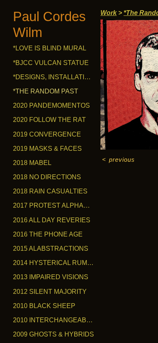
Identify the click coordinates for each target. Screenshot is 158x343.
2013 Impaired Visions (50, 277)
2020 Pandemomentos (51, 105)
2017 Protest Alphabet (53, 205)
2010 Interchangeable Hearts (53, 320)
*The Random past (45, 91)
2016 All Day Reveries (51, 220)
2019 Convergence (47, 134)
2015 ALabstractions (50, 248)
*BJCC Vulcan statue (51, 62)
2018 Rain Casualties (50, 191)
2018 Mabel (32, 162)
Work (108, 12)
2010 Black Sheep (44, 305)
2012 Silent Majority (50, 291)
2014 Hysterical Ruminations (53, 262)
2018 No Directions (47, 177)
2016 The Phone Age (48, 234)
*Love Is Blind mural (49, 48)
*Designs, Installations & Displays (53, 77)
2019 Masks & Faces (47, 148)
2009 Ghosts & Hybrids (53, 334)
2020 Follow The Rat (49, 119)
